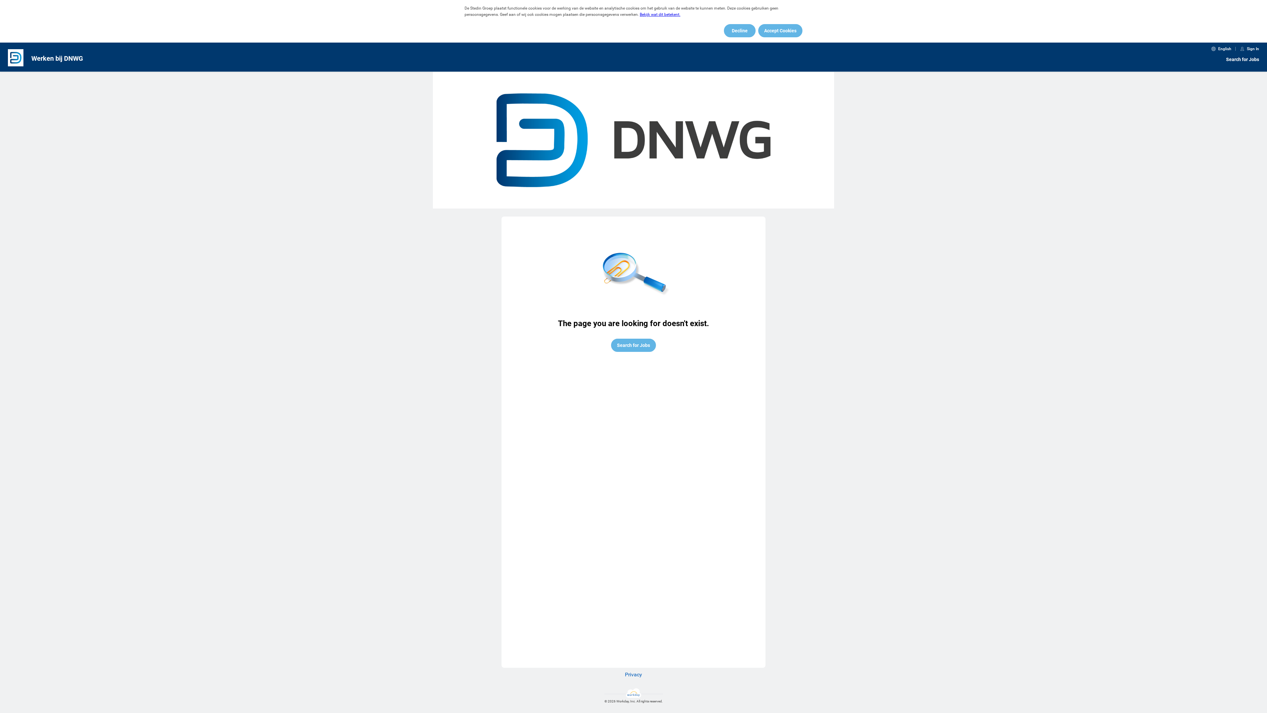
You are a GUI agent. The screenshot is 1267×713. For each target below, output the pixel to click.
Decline (740, 30)
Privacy (633, 674)
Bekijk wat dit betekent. (660, 14)
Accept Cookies (780, 30)
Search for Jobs (1242, 59)
